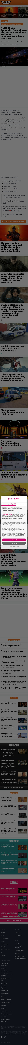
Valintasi (21, 504)
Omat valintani (14, 543)
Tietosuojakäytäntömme (14, 546)
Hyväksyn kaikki (14, 539)
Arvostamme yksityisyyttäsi (9, 504)
